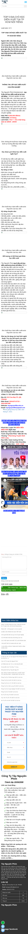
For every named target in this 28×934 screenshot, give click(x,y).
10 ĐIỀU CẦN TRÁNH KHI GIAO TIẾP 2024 (11, 631)
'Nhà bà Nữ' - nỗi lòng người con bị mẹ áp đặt (11, 629)
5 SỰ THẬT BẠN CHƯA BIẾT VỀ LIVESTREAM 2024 (13, 640)
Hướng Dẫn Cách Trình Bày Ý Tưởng (9, 667)
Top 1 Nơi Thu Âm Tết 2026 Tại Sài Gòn (10, 697)
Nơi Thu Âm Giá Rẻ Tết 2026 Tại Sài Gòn (10, 700)
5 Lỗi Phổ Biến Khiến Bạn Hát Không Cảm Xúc (11, 637)
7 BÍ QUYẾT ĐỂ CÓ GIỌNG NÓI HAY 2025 (11, 643)
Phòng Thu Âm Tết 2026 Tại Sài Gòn (9, 691)
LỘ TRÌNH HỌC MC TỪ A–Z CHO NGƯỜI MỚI (12, 664)
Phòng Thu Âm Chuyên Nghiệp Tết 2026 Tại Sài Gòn (13, 688)
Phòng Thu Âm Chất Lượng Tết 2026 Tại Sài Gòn (12, 686)
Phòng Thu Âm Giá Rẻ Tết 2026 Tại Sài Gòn (11, 680)
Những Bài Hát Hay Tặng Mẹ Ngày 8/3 (10, 669)
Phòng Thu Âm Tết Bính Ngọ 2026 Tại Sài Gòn (11, 677)
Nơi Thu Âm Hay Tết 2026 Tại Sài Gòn (10, 694)
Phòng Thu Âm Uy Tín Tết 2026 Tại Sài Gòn (11, 683)
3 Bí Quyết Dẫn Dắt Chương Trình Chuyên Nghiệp (12, 634)
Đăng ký (14, 767)
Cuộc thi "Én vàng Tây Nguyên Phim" (9, 661)
